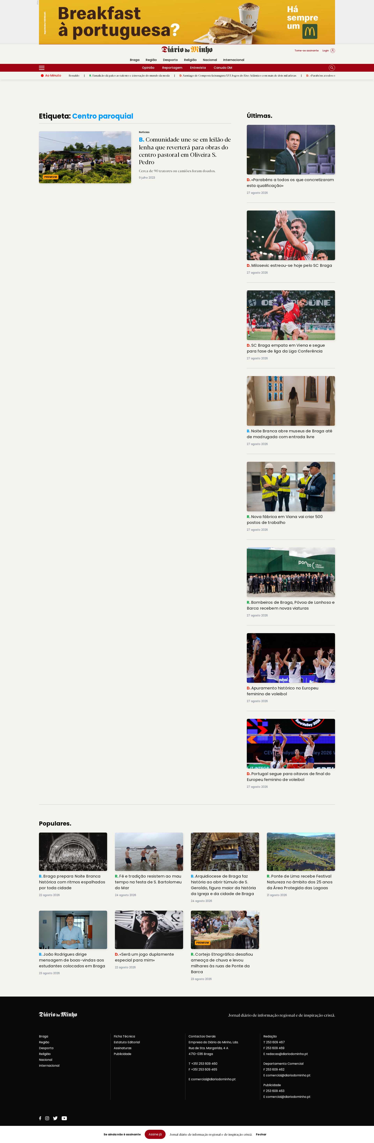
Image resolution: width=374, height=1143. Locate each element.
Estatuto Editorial (127, 1042)
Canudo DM (223, 67)
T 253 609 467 (274, 1042)
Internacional (233, 60)
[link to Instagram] (47, 1118)
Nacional (210, 60)
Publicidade (122, 1054)
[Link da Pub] (187, 22)
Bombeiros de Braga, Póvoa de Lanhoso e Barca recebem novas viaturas (285, 552)
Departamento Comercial (283, 1063)
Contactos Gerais (202, 1036)
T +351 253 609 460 (203, 1063)
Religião (190, 60)
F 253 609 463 (273, 1091)
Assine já (155, 1134)
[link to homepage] (187, 50)
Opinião (148, 67)
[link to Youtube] (64, 1118)
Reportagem (172, 67)
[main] (187, 547)
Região (151, 60)
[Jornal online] (59, 52)
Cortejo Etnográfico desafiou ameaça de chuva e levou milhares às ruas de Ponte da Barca (223, 917)
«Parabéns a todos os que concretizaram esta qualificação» (303, 75)
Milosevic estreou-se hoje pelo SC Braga (279, 213)
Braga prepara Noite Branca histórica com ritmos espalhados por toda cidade (72, 837)
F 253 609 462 (273, 1069)
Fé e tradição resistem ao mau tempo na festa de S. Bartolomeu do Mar (147, 837)
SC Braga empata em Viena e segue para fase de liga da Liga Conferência (289, 295)
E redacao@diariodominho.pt (285, 1054)
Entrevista (198, 67)
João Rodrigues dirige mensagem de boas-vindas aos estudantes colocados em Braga (71, 917)
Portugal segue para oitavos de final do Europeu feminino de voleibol (285, 723)
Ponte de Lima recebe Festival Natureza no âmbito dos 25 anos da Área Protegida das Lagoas (300, 839)
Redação (270, 1036)
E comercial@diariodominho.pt (212, 1079)
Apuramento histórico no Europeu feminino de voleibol (290, 635)
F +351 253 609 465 (203, 1069)
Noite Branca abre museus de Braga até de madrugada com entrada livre (291, 380)
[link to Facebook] (40, 1118)
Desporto (170, 60)
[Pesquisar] (332, 68)
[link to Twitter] (55, 1118)
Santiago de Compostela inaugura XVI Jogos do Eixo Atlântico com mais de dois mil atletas (196, 75)
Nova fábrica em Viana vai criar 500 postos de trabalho (291, 464)
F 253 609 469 (273, 1048)
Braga (134, 60)
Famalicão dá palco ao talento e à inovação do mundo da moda (88, 75)
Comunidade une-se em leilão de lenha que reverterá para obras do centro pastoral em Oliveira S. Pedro (112, 133)
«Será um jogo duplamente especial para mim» (147, 915)
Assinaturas (122, 1048)
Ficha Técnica (124, 1036)
